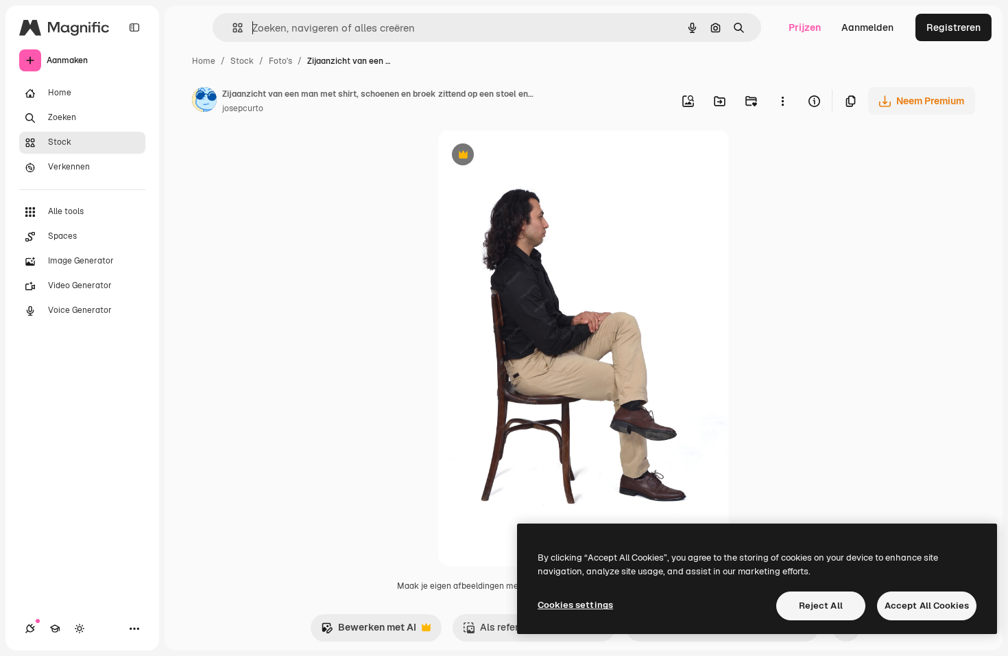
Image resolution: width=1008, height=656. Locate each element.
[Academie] (55, 629)
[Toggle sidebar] (134, 27)
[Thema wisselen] (80, 629)
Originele (528, 156)
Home (203, 61)
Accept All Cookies (927, 605)
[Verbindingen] (30, 629)
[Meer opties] (782, 101)
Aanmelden (867, 27)
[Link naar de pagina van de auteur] (204, 101)
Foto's (280, 61)
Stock (242, 61)
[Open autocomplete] (232, 28)
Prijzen (805, 27)
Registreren (953, 27)
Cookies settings (575, 605)
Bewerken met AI (368, 631)
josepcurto (242, 108)
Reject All (821, 605)
